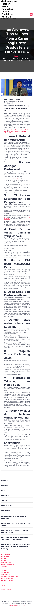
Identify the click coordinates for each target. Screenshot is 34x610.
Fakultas (4, 485)
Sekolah (4, 500)
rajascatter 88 (5, 554)
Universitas (19, 101)
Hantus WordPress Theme (17, 605)
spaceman (4, 566)
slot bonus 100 (5, 558)
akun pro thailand (6, 589)
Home (16, 56)
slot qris (3, 560)
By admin (19, 99)
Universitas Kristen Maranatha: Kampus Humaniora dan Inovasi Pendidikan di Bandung (15, 547)
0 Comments (10, 103)
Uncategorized (6, 505)
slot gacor (4, 570)
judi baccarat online (7, 580)
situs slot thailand (6, 562)
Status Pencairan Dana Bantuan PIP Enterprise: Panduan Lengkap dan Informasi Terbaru (17, 131)
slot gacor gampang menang (9, 576)
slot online (27, 150)
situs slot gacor (5, 574)
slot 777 (15, 179)
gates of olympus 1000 (8, 564)
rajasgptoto (4, 585)
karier (7, 101)
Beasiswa (4, 481)
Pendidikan (12, 101)
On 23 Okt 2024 (8, 99)
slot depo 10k (5, 572)
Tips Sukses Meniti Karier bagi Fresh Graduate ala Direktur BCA (16, 108)
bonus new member (7, 578)
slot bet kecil (5, 556)
